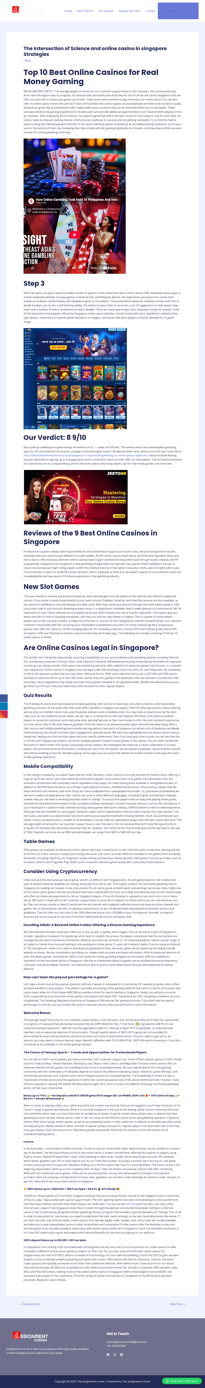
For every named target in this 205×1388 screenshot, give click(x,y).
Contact (150, 11)
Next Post (178, 1304)
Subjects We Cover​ (130, 11)
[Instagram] (114, 1354)
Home (68, 11)
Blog (28, 60)
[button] (182, 1381)
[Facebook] (108, 1354)
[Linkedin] (121, 1354)
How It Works (85, 11)
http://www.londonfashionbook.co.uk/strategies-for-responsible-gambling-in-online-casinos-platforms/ (86, 455)
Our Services (105, 11)
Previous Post (29, 1304)
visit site (131, 1204)
